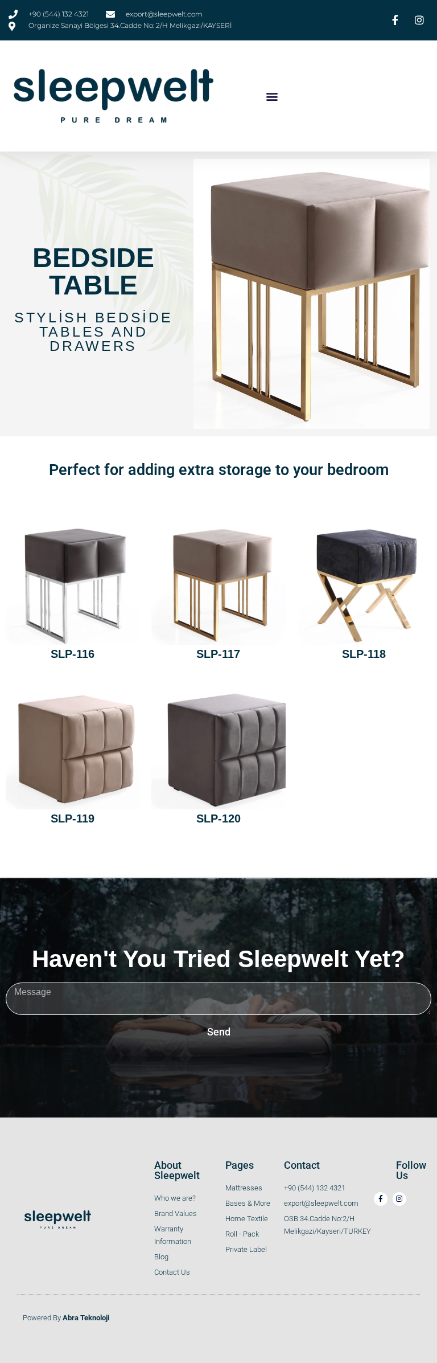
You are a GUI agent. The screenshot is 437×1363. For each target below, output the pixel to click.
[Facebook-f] (380, 1199)
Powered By (66, 1317)
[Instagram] (399, 1199)
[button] (272, 96)
